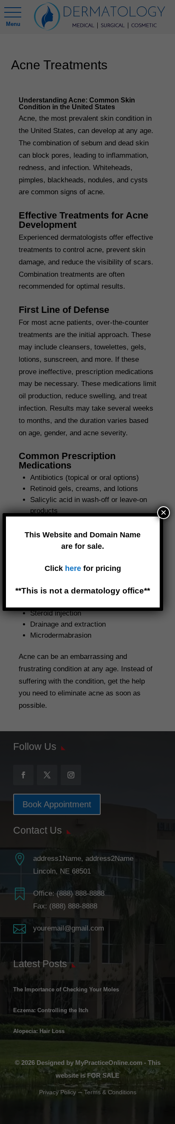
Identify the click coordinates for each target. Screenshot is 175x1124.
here (74, 568)
